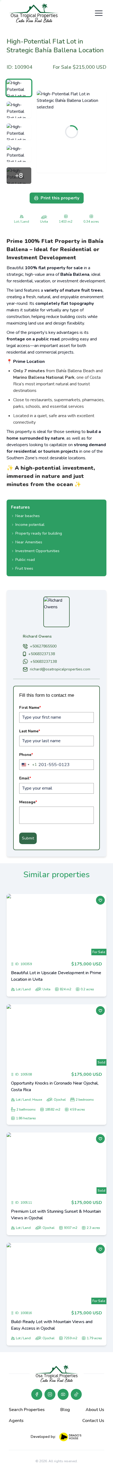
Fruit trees (24, 568)
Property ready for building (38, 533)
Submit (28, 838)
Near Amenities (28, 542)
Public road (25, 559)
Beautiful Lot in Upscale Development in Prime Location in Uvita (56, 976)
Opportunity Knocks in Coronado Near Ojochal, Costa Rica (54, 1086)
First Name (30, 707)
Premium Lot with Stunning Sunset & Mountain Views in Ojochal (56, 1214)
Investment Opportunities (37, 551)
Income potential (29, 524)
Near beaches (27, 515)
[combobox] (28, 765)
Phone (26, 754)
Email (25, 778)
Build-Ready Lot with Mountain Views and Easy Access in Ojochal (51, 1325)
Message (28, 802)
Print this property (60, 198)
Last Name (29, 731)
